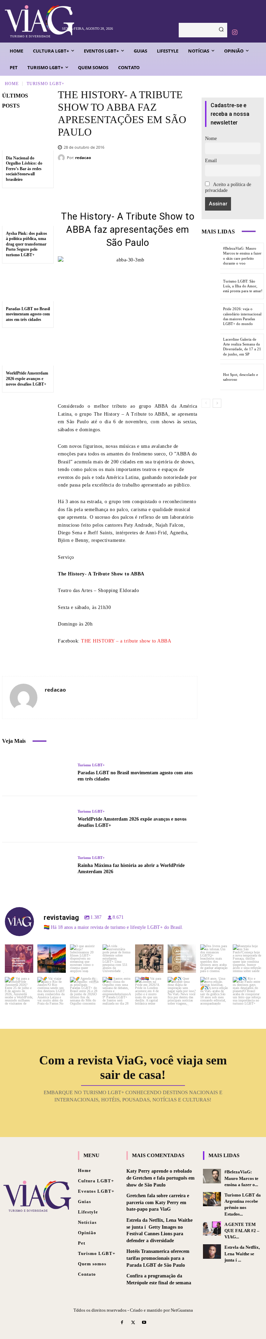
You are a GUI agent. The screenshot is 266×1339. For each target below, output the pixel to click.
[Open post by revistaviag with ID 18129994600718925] (51, 991)
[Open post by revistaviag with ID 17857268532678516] (214, 958)
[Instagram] (234, 32)
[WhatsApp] (175, 178)
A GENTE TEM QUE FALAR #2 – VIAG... (241, 1230)
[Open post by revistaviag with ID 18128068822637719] (19, 958)
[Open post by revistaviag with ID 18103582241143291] (51, 958)
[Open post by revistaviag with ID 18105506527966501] (214, 991)
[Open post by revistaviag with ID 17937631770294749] (84, 958)
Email (211, 160)
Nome (211, 138)
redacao (83, 157)
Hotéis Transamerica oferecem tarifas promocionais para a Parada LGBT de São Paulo (157, 1258)
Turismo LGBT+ (45, 83)
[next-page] (217, 403)
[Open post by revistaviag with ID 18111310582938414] (182, 958)
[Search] (221, 30)
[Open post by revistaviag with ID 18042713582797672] (149, 958)
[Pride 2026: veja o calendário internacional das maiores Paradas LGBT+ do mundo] (211, 316)
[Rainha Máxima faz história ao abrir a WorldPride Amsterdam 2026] (37, 865)
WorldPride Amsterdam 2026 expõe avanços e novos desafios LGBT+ (27, 378)
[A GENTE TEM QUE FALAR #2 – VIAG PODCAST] (212, 1228)
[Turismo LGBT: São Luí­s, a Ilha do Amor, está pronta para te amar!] (211, 286)
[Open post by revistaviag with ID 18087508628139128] (182, 991)
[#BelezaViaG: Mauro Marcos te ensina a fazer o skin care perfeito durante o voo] (211, 256)
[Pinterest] (154, 178)
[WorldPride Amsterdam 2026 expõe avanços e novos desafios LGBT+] (28, 349)
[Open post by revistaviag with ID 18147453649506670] (84, 991)
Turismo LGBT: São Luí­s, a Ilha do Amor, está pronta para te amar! (243, 286)
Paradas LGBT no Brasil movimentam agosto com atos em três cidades (28, 314)
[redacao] (62, 157)
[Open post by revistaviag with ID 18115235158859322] (149, 991)
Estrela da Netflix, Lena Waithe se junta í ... (242, 1253)
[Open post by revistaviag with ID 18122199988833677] (19, 991)
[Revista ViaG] (31, 21)
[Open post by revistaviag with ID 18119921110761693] (247, 958)
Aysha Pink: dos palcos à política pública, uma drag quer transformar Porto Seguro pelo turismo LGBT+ (26, 244)
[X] (133, 178)
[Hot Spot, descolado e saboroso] (211, 377)
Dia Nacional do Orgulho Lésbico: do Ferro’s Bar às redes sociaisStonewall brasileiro (24, 169)
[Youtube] (144, 1323)
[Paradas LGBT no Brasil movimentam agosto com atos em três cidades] (28, 284)
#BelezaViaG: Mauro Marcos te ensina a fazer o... (241, 1178)
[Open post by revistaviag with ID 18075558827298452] (247, 991)
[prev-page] (206, 403)
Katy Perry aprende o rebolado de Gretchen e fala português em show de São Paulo (160, 1178)
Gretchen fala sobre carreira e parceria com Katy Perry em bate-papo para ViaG (157, 1202)
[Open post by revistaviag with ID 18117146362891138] (117, 991)
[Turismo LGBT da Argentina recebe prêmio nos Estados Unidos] (212, 1199)
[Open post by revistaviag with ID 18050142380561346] (117, 958)
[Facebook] (112, 178)
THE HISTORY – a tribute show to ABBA (126, 641)
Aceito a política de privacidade (228, 187)
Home (12, 83)
